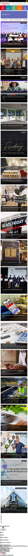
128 (1, 522)
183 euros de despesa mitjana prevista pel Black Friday (12, 207)
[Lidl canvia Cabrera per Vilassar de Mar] (14, 500)
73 (1, 519)
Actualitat (4, 19)
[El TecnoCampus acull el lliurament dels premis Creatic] (14, 280)
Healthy (14, 9)
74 (1, 520)
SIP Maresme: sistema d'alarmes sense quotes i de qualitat (12, 125)
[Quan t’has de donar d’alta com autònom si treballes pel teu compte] (14, 363)
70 (1, 516)
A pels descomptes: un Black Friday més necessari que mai (12, 234)
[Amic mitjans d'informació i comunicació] (14, 553)
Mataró (3, 9)
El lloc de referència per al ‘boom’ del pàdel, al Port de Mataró (13, 454)
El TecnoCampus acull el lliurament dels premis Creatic (12, 289)
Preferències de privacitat (5, 542)
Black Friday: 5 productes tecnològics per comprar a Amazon (13, 153)
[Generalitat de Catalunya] (14, 528)
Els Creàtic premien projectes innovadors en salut (11, 43)
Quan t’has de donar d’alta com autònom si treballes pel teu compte (13, 371)
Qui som (1, 532)
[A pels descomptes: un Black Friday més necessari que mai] (14, 226)
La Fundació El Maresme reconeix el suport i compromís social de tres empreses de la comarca (13, 70)
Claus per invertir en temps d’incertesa (9, 345)
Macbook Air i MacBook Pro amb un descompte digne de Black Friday (13, 97)
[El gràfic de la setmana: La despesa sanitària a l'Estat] (14, 472)
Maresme (8, 9)
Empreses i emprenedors (20, 269)
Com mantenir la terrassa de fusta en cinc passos (11, 427)
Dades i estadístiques (15, 19)
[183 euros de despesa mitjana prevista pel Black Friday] (14, 198)
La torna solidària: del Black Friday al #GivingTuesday (12, 180)
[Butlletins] (26, 3)
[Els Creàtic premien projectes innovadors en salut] (14, 34)
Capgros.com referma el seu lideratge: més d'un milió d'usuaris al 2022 (13, 316)
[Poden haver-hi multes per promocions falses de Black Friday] (14, 253)
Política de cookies (4, 537)
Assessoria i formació (21, 379)
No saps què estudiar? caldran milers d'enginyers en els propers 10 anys (13, 398)
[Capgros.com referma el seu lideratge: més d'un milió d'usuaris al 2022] (14, 308)
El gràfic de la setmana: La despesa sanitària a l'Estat (11, 481)
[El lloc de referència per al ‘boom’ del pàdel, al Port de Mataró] (14, 445)
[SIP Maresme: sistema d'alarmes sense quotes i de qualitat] (14, 116)
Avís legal (2, 535)
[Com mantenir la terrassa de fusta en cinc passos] (14, 418)
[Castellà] (22, 3)
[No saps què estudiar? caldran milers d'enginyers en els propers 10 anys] (14, 390)
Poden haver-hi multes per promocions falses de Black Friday (13, 262)
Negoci (25, 9)
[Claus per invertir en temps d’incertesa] (14, 336)
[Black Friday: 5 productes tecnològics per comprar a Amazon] (14, 144)
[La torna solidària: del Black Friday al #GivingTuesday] (14, 171)
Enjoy (19, 9)
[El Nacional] (26, 1)
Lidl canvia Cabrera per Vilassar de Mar (9, 508)
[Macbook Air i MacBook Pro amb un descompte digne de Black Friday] (14, 89)
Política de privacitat (4, 540)
